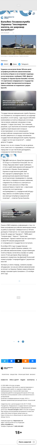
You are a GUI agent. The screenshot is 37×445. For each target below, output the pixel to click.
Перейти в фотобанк (23, 56)
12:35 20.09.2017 (5, 32)
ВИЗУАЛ (32, 375)
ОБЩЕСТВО (13, 375)
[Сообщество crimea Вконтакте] (11, 361)
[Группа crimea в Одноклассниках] (25, 361)
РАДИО (22, 380)
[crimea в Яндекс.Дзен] (18, 361)
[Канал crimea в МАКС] (32, 361)
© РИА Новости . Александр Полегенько (10, 56)
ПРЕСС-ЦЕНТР (14, 380)
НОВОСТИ (4, 380)
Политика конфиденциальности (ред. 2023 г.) (15, 399)
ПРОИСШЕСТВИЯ (23, 375)
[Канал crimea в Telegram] (4, 361)
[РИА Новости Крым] (7, 18)
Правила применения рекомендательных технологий (18, 400)
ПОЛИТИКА (5, 375)
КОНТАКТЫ (31, 380)
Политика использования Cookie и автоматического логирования (17, 396)
